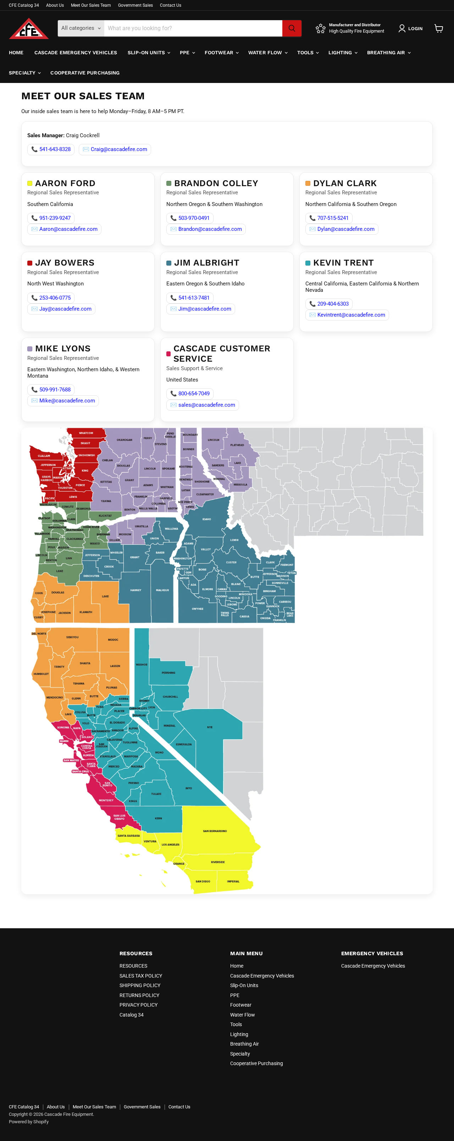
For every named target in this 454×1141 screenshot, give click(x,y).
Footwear (220, 52)
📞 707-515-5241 (329, 218)
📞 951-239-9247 (51, 218)
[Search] (291, 28)
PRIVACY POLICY (138, 1005)
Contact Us (170, 5)
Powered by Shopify (29, 1121)
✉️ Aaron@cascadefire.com (64, 229)
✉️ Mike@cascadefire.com (63, 400)
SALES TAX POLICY (141, 976)
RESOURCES (133, 966)
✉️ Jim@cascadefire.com (200, 309)
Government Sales (135, 5)
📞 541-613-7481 (190, 298)
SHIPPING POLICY (140, 985)
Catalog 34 (132, 1015)
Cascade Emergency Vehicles (75, 52)
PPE (185, 52)
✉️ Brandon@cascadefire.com (206, 229)
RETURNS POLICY (139, 995)
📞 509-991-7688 (51, 389)
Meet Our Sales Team (91, 5)
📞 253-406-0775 (51, 298)
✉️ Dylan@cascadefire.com (342, 229)
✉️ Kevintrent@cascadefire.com (347, 315)
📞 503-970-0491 (190, 218)
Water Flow (266, 52)
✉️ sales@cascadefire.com (202, 405)
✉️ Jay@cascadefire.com (61, 309)
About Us (55, 5)
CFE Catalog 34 (24, 5)
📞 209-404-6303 (329, 304)
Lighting (340, 52)
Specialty (23, 73)
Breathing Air (387, 52)
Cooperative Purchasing (85, 73)
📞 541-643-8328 (51, 149)
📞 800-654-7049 (190, 393)
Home (16, 52)
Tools (306, 52)
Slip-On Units (147, 52)
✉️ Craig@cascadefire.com (115, 149)
